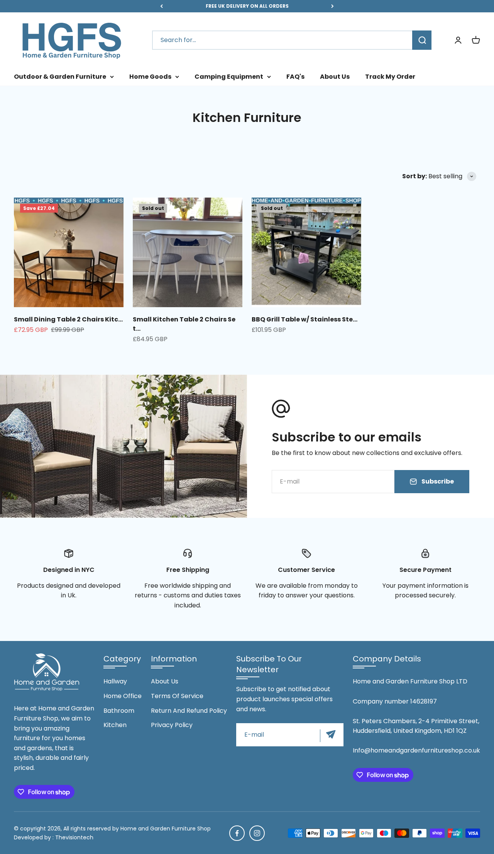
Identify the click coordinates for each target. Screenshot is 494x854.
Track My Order (390, 76)
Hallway (115, 681)
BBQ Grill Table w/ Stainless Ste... (304, 319)
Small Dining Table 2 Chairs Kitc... (68, 319)
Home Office (122, 696)
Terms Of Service (177, 696)
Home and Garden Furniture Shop (165, 828)
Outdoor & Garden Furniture (60, 76)
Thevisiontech (74, 837)
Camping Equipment (229, 76)
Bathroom (118, 710)
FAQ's (295, 76)
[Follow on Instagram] (257, 833)
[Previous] (161, 6)
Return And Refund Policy (189, 710)
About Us (335, 76)
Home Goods (150, 76)
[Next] (332, 6)
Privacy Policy (172, 724)
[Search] (421, 40)
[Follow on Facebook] (237, 833)
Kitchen (115, 724)
